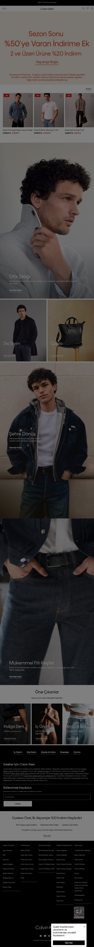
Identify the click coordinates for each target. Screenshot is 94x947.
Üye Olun (69, 943)
